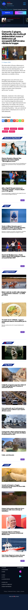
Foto (3, 577)
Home (3, 9)
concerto (21, 128)
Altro (22, 200)
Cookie (18, 591)
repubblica (12, 131)
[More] (22, 120)
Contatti (22, 591)
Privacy (5, 591)
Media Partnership (6, 586)
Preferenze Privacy (12, 591)
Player (4, 567)
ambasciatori (13, 128)
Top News (10, 9)
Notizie (6, 9)
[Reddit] (8, 120)
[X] (6, 120)
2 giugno (6, 128)
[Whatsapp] (20, 120)
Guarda (20, 12)
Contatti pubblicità (7, 584)
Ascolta (7, 12)
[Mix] (17, 120)
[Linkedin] (11, 120)
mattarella (5, 131)
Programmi (5, 569)
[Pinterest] (14, 120)
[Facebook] (3, 120)
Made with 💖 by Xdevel (14, 596)
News (3, 571)
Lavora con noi (6, 579)
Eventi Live (4, 582)
